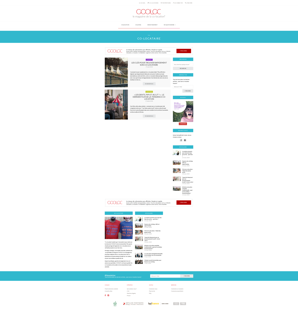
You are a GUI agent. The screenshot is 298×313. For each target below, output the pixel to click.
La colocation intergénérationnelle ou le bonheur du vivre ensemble (153, 254)
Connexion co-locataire (177, 289)
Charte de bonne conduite (111, 289)
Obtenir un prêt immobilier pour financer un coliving (152, 260)
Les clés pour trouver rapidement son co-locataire (149, 63)
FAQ (150, 293)
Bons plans (149, 91)
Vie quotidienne (169, 25)
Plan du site (152, 291)
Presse (128, 295)
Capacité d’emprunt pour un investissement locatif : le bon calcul (187, 180)
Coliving (138, 25)
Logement (149, 59)
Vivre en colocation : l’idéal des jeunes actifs (187, 170)
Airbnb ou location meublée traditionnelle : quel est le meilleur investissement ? (187, 190)
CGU (128, 291)
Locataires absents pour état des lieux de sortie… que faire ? (187, 154)
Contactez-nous (153, 289)
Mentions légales (131, 293)
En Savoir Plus (149, 83)
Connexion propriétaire (177, 291)
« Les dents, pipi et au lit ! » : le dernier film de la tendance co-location (149, 96)
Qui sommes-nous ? (132, 289)
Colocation (125, 25)
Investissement (152, 25)
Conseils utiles (108, 291)
